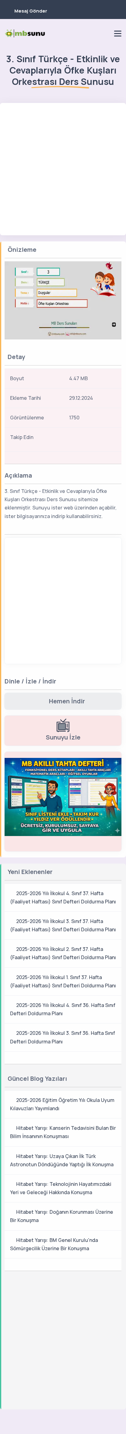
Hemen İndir (67, 701)
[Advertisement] (63, 169)
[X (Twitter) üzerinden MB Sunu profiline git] (98, 439)
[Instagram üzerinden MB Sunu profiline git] (94, 33)
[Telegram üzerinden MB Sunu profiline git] (84, 33)
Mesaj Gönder (30, 11)
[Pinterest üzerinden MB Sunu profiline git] (105, 33)
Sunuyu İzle (63, 737)
